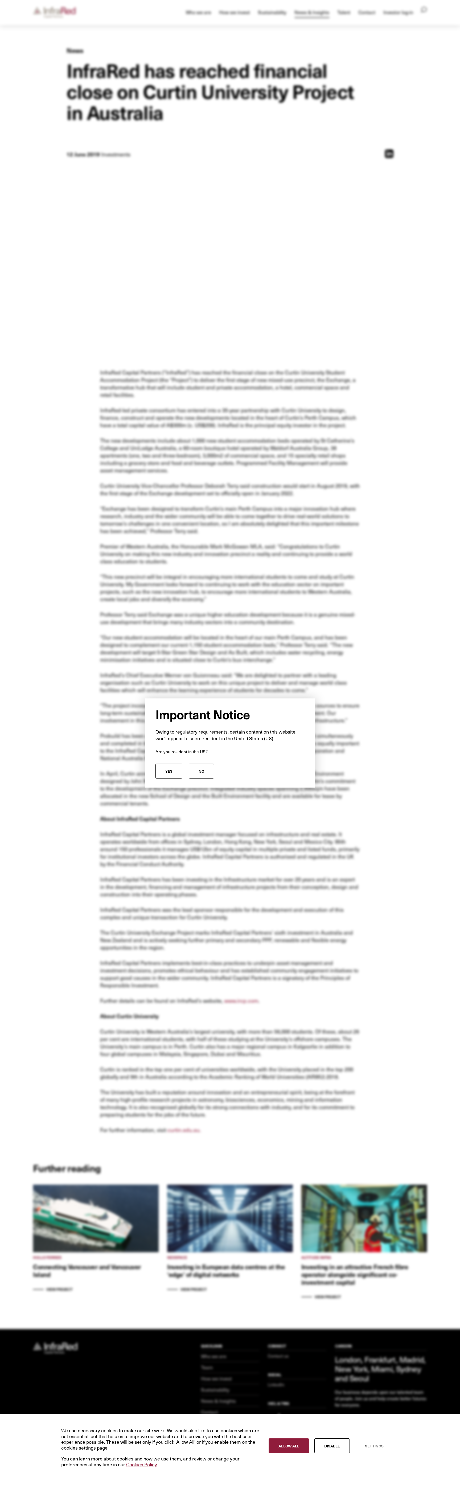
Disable (332, 1445)
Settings (374, 1445)
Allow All (288, 1445)
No (201, 771)
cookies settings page (84, 1448)
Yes (168, 771)
